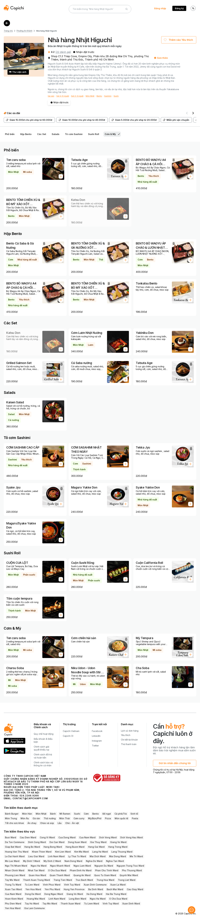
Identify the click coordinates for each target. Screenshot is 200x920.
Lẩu (60, 823)
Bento (99, 96)
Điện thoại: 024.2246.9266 (21, 795)
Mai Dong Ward (117, 856)
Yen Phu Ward (52, 889)
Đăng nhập (160, 8)
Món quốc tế (121, 818)
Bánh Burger (11, 813)
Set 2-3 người (77, 96)
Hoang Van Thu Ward (16, 851)
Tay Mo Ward (12, 880)
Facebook (97, 731)
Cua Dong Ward (66, 837)
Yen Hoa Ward (33, 889)
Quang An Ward (81, 875)
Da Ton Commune (14, 842)
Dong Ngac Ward (53, 894)
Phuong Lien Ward (15, 875)
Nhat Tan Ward (36, 870)
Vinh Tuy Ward (72, 884)
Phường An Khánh (24, 31)
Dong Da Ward (33, 894)
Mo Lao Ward (12, 861)
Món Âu (25, 818)
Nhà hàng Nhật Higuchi (46, 31)
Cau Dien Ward (28, 837)
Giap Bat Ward (13, 846)
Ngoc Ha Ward (38, 865)
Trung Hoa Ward (105, 880)
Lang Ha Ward (100, 851)
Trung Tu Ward (13, 884)
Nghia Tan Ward (115, 861)
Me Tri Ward (136, 856)
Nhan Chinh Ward (14, 870)
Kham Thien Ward (41, 851)
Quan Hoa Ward (37, 875)
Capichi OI (68, 736)
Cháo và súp (47, 823)
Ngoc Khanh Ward (60, 865)
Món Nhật (90, 96)
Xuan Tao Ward (13, 889)
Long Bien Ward (77, 898)
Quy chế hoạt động (43, 734)
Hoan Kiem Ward (14, 898)
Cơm (86, 813)
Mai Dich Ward (97, 856)
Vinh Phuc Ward (51, 884)
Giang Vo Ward (118, 842)
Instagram (97, 740)
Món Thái (64, 818)
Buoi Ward (10, 837)
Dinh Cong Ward (37, 842)
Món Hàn (27, 813)
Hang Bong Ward (53, 846)
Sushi (116, 96)
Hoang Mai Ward (36, 898)
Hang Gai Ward (96, 846)
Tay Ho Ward (32, 903)
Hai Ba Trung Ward (116, 894)
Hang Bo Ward (32, 846)
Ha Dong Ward (94, 894)
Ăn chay (32, 823)
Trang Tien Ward (63, 880)
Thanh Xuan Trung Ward (36, 880)
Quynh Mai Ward (129, 875)
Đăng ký (179, 8)
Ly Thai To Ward (77, 856)
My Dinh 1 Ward (31, 861)
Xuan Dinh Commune (95, 884)
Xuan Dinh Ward (131, 903)
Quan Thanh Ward (60, 875)
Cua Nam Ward (87, 837)
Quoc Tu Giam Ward (105, 875)
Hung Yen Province (74, 889)
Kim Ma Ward (81, 851)
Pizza (108, 818)
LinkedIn (96, 736)
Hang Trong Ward (117, 846)
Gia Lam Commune (34, 908)
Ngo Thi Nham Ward (16, 865)
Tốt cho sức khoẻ (14, 823)
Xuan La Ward (117, 884)
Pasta (135, 818)
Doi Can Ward (57, 842)
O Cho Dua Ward (57, 870)
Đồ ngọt (106, 813)
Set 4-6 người (62, 96)
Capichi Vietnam (71, 731)
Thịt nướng (50, 818)
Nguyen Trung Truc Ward (130, 865)
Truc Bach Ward (84, 880)
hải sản (51, 96)
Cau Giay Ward (135, 889)
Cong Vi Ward (47, 837)
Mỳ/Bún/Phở (94, 818)
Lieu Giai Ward (36, 856)
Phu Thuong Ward (132, 870)
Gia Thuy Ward (98, 842)
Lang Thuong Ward (121, 851)
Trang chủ (8, 31)
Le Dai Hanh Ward (15, 856)
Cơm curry (79, 818)
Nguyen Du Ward (104, 865)
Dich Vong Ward (108, 837)
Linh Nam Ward (56, 856)
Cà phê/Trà (121, 813)
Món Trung (11, 818)
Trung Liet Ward (126, 880)
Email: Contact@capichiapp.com (26, 798)
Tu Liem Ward (91, 903)
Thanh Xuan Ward (70, 903)
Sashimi (107, 96)
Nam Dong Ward (73, 861)
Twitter (95, 745)
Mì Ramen (65, 813)
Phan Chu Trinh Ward (106, 870)
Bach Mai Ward (115, 889)
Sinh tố (134, 813)
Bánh (53, 813)
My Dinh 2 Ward (52, 861)
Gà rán (36, 818)
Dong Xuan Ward (77, 842)
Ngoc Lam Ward (82, 865)
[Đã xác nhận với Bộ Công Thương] (106, 778)
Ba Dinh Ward (95, 889)
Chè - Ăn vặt (72, 823)
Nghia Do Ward (94, 861)
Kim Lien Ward (63, 851)
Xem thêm (162, 58)
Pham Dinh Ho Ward (80, 870)
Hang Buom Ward (75, 846)
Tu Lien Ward (32, 884)
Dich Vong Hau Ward (131, 837)
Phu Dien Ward (13, 903)
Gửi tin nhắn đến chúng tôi (175, 763)
